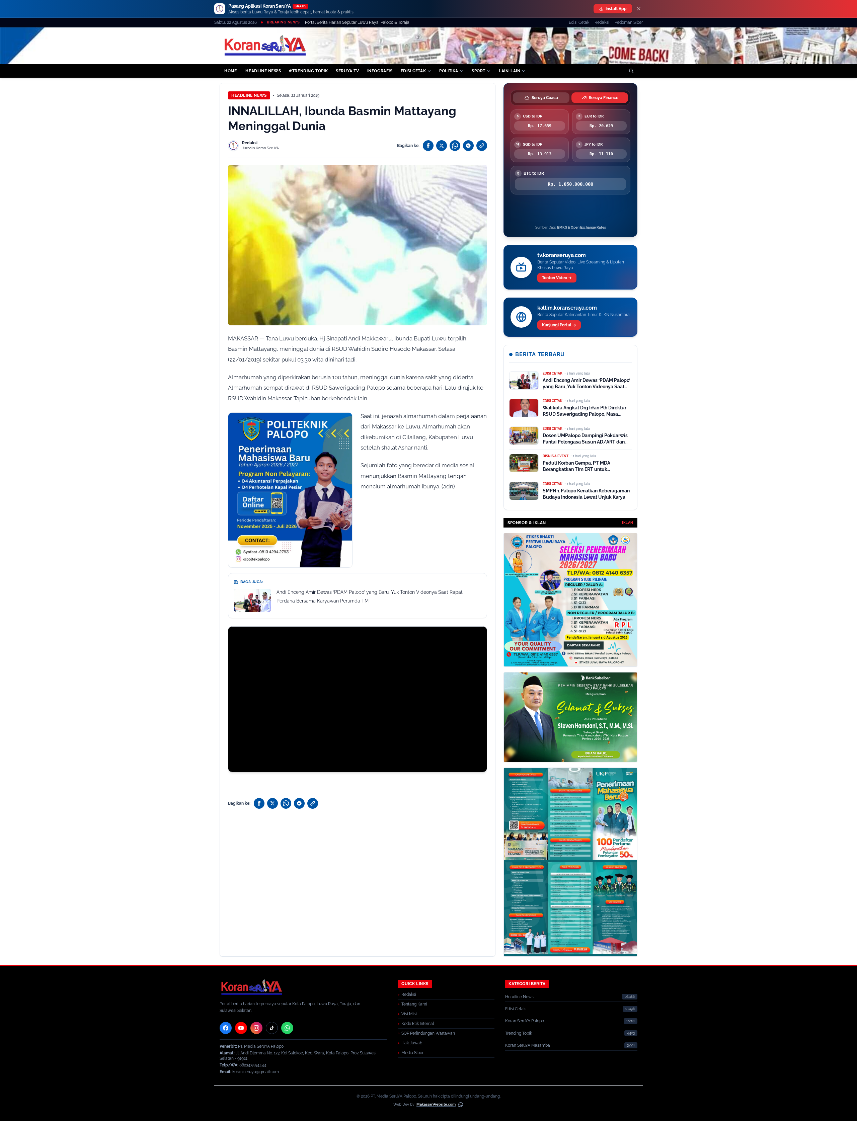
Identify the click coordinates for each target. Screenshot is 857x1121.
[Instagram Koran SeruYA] (256, 1028)
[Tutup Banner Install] (639, 9)
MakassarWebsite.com (436, 1104)
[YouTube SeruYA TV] (241, 1028)
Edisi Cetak (579, 22)
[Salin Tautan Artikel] (481, 145)
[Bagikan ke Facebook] (428, 145)
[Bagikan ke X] (441, 145)
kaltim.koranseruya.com (567, 308)
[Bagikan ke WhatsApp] (455, 145)
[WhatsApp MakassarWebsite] (461, 1105)
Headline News (249, 95)
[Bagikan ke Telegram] (468, 145)
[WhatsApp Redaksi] (287, 1028)
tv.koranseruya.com (561, 255)
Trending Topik (518, 1033)
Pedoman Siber (629, 22)
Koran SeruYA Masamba (527, 1045)
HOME (230, 71)
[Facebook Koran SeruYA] (226, 1028)
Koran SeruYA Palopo (524, 1021)
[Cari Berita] (631, 71)
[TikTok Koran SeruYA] (272, 1028)
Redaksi (602, 22)
